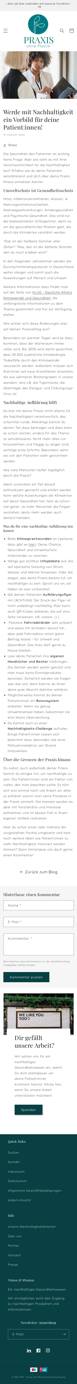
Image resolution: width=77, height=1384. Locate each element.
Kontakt (14, 1162)
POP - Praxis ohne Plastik (32, 1377)
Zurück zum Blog (41, 871)
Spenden (28, 1110)
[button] (5, 30)
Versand (14, 1255)
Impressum (16, 1171)
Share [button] (12, 145)
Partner (13, 1245)
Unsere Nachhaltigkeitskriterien (32, 1226)
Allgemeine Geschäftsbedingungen (34, 1190)
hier (32, 544)
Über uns (15, 1236)
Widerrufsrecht (19, 1200)
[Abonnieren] (64, 1334)
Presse (13, 1264)
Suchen (13, 1152)
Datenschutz (17, 1181)
